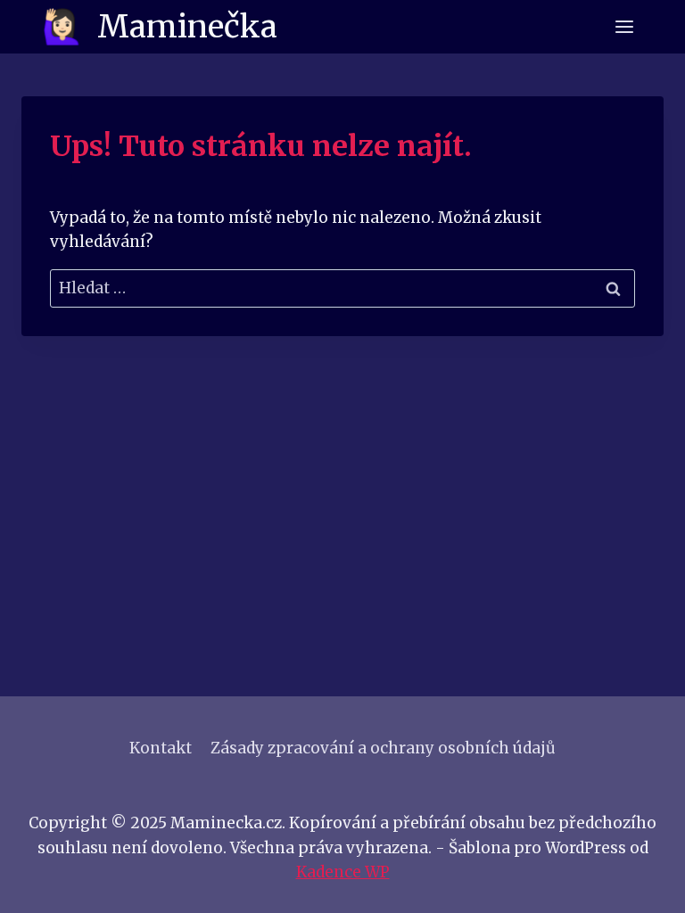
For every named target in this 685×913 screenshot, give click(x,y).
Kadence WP (343, 872)
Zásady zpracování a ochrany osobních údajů (383, 748)
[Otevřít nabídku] (624, 26)
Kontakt (160, 748)
